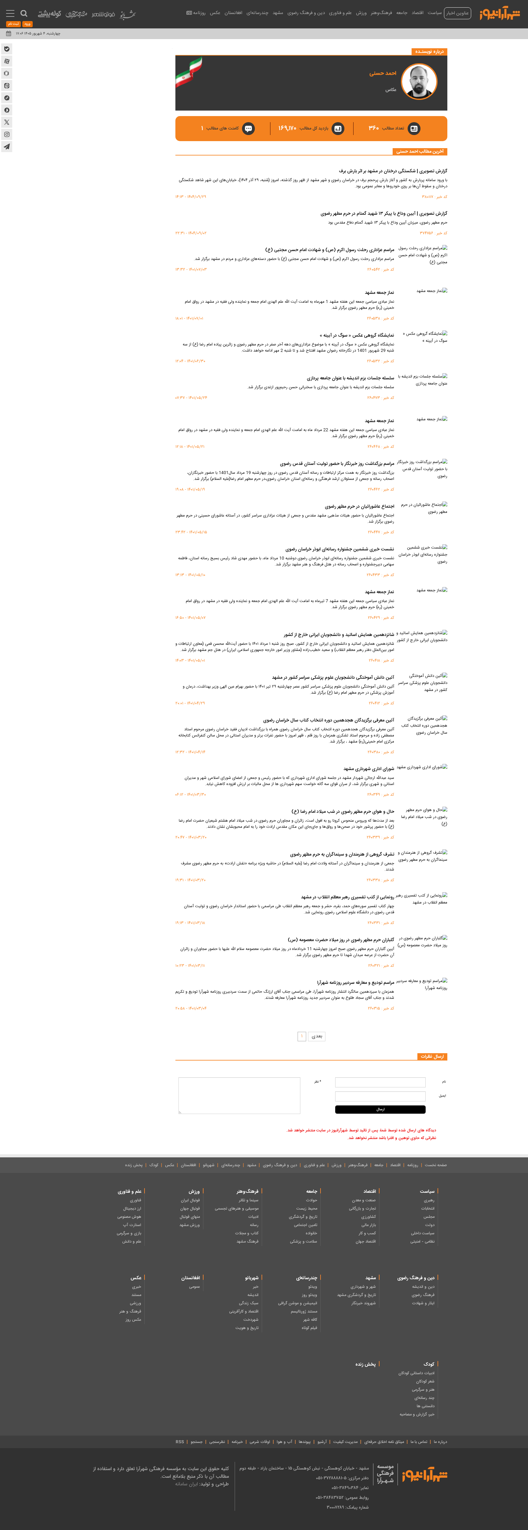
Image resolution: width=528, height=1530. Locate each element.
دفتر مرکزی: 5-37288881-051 (342, 1478)
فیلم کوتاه (309, 1328)
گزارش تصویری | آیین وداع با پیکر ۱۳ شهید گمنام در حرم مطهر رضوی (384, 213)
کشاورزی (368, 1217)
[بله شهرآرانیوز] (6, 48)
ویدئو (312, 1287)
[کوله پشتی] (49, 15)
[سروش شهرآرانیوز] (6, 109)
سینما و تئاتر (248, 1200)
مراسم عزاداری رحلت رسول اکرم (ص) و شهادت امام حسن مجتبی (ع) (329, 250)
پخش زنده (134, 1165)
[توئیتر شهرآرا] (6, 122)
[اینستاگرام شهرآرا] (6, 134)
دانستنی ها (426, 1406)
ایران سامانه (186, 1484)
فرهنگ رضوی (423, 1295)
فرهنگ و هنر (130, 1311)
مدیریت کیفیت (345, 1442)
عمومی (194, 1287)
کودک (153, 1165)
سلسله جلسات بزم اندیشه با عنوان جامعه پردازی (350, 378)
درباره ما (440, 1442)
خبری (136, 1287)
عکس (215, 13)
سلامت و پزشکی (303, 1241)
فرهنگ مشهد (247, 1241)
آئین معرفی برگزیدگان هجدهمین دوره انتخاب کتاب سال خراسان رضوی (328, 720)
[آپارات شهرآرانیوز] (6, 61)
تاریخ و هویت (247, 1328)
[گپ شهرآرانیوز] (6, 97)
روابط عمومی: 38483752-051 (342, 1497)
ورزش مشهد (189, 1225)
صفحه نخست (436, 1165)
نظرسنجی (217, 1442)
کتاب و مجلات (246, 1233)
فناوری (135, 1200)
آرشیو (322, 1442)
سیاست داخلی (423, 1233)
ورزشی (135, 1303)
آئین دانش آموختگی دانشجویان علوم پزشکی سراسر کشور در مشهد (333, 677)
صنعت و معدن (364, 1200)
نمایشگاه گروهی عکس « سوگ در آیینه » (357, 335)
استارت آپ (132, 1225)
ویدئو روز (309, 1295)
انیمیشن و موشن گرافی (297, 1303)
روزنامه (199, 13)
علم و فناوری (340, 13)
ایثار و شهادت (423, 1303)
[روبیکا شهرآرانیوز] (6, 73)
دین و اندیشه (423, 1287)
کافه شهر (310, 1319)
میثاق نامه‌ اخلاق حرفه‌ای (384, 1442)
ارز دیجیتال (132, 1208)
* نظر (317, 1081)
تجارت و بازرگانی (362, 1208)
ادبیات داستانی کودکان (416, 1373)
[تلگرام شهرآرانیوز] (6, 146)
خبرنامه (237, 1442)
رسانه (254, 1225)
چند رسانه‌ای (424, 1398)
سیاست (435, 13)
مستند (136, 1295)
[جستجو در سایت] (23, 13)
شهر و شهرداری (363, 1287)
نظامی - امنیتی (422, 1241)
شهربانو (209, 1165)
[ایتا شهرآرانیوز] (6, 85)
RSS (180, 1442)
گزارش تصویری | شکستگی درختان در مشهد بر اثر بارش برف (393, 171)
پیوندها (305, 1442)
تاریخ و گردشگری (303, 1217)
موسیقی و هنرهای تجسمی (236, 1208)
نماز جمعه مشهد (379, 293)
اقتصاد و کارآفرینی (243, 1311)
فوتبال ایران (190, 1200)
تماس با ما (419, 1442)
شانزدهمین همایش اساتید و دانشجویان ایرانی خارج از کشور (339, 635)
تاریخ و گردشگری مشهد (356, 1295)
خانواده (311, 1233)
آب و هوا (284, 1442)
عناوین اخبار (457, 13)
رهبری (429, 1200)
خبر (255, 1287)
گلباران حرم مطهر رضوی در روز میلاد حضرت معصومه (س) (341, 940)
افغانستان (233, 13)
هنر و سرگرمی (423, 1389)
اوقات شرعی (260, 1442)
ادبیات (253, 1217)
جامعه (401, 13)
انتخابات (428, 1208)
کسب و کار (367, 1233)
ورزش (361, 13)
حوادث (311, 1200)
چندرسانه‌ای (257, 13)
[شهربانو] (127, 16)
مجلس (429, 1217)
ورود (27, 24)
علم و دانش (131, 1241)
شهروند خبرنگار (363, 1303)
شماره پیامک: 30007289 (348, 1507)
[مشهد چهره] (76, 17)
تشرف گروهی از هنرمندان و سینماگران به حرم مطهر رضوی (342, 854)
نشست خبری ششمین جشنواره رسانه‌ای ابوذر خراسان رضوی (339, 549)
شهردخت (251, 1319)
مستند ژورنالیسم (304, 1311)
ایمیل (442, 1095)
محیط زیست (306, 1208)
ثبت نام (13, 24)
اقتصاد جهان (366, 1241)
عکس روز (133, 1319)
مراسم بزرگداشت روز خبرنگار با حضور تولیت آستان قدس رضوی (337, 464)
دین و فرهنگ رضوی (306, 13)
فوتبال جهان (190, 1208)
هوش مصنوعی (129, 1217)
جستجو (197, 1442)
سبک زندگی (248, 1303)
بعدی (317, 1036)
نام (444, 1081)
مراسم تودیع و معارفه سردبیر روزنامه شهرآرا (355, 983)
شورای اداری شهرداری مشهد (368, 769)
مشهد (278, 13)
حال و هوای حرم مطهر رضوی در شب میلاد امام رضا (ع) (343, 812)
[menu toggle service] (10, 14)
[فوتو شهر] (103, 16)
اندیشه (253, 1295)
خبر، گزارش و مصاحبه (417, 1414)
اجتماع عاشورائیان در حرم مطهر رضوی (359, 506)
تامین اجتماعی (305, 1225)
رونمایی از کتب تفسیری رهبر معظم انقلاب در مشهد (347, 897)
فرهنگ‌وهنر (381, 13)
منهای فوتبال (190, 1217)
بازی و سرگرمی (129, 1233)
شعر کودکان (425, 1381)
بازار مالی (368, 1225)
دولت (430, 1225)
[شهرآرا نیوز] (500, 12)
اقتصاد (418, 13)
